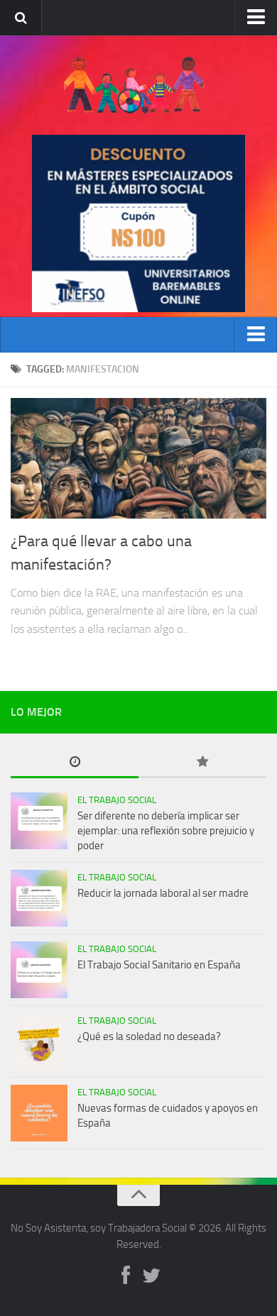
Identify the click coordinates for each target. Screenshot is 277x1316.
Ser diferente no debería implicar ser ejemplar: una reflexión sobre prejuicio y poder (165, 830)
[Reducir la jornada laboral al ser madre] (39, 898)
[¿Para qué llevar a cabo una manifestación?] (138, 458)
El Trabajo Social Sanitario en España (159, 964)
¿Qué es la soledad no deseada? (149, 1036)
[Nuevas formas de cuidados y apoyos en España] (39, 1113)
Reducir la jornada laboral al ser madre (163, 893)
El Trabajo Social (116, 800)
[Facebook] (126, 1276)
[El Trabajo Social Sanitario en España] (39, 969)
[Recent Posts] (74, 763)
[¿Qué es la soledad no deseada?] (39, 1041)
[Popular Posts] (202, 763)
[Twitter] (151, 1276)
